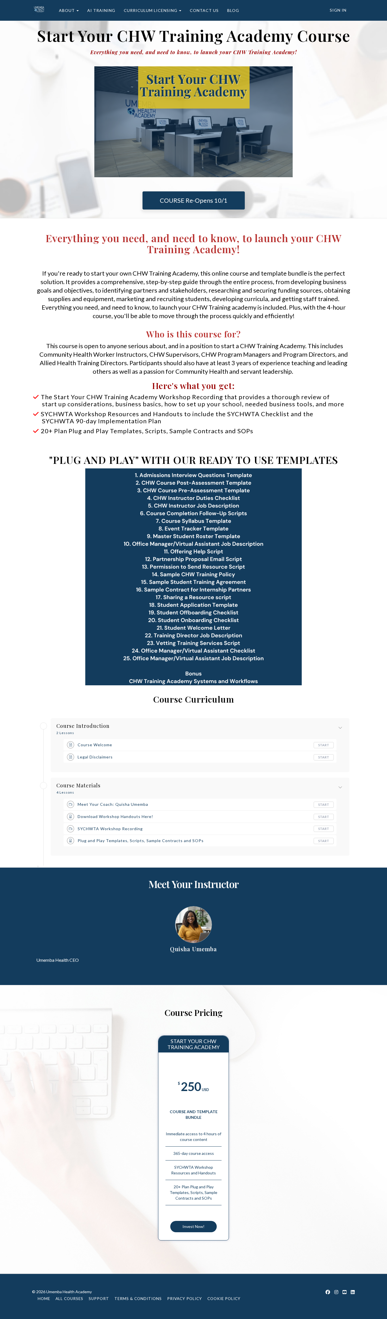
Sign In (338, 10)
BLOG (233, 10)
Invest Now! (193, 1226)
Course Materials (78, 786)
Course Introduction (83, 726)
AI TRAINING (101, 10)
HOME (44, 1298)
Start (323, 745)
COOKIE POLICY (224, 1298)
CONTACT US (204, 10)
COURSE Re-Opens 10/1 (193, 200)
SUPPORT (99, 1298)
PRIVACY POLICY (184, 1298)
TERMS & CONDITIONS (138, 1298)
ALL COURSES (69, 1298)
